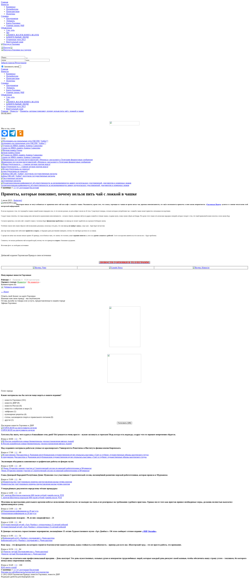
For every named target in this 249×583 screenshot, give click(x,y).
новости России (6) (13, 406)
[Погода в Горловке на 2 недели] (16, 49)
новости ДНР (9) (12, 403)
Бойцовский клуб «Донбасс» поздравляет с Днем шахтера (26, 540)
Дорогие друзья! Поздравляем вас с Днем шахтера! (23, 554)
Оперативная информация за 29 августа (18, 513)
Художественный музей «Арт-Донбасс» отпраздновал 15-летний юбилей (33, 527)
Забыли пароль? (8, 63)
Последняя (34, 188)
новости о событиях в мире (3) (18, 408)
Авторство (29, 572)
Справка (5, 16)
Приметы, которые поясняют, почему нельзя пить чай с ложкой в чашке (52, 111)
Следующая (23, 188)
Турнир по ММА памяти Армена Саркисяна (20, 148)
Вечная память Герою (10, 153)
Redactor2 (18, 200)
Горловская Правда (214, 204)
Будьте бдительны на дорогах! (14, 171)
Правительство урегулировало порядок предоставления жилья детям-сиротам (35, 484)
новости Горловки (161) (15, 400)
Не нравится (33, 282)
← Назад (5, 292)
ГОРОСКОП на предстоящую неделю (18, 430)
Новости (5, 4)
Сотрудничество (41, 572)
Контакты (20, 572)
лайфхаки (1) (10, 411)
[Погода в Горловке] (10, 44)
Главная (4, 111)
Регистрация (20, 63)
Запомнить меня (11, 67)
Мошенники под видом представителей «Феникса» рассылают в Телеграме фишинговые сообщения (46, 162)
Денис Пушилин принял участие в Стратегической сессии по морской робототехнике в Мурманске (45, 470)
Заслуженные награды (11, 181)
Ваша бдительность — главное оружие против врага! (24, 167)
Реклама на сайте (8, 572)
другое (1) (9, 420)
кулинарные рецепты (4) (15, 414)
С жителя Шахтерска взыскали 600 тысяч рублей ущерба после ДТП (31, 497)
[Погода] (7, 47)
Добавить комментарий (14, 287)
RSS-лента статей (9, 567)
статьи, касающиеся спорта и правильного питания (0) (29, 417)
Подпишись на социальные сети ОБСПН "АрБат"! (23, 143)
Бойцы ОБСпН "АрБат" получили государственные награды (28, 176)
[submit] (27, 58)
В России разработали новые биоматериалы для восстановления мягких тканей (36, 444)
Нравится (21, 282)
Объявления (6, 28)
